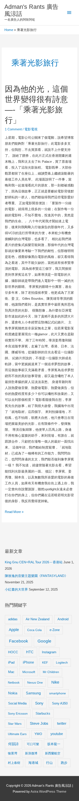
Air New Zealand (37, 619)
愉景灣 (12, 753)
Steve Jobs (39, 723)
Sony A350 (60, 703)
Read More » (14, 512)
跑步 (64, 763)
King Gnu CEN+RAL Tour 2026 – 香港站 (34, 562)
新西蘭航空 (52, 753)
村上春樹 (14, 763)
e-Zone (55, 630)
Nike (55, 682)
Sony (39, 703)
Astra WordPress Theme (48, 791)
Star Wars (15, 723)
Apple (14, 630)
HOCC (13, 652)
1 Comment (13, 129)
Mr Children (51, 672)
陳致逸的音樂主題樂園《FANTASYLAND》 (36, 576)
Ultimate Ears (17, 734)
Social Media (17, 703)
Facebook (18, 641)
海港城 (33, 763)
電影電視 (31, 129)
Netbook (14, 682)
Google (44, 641)
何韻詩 (13, 744)
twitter (61, 723)
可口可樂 (33, 744)
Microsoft (28, 672)
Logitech (62, 662)
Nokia (12, 693)
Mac (11, 672)
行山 (49, 763)
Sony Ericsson (18, 713)
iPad (11, 662)
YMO (38, 734)
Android (62, 619)
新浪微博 (31, 753)
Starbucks (43, 713)
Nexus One (35, 682)
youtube (56, 734)
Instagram (49, 652)
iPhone (28, 662)
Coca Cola (34, 630)
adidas (13, 619)
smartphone (57, 693)
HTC (30, 652)
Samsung (33, 693)
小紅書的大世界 (16, 589)
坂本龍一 (53, 744)
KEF (45, 662)
